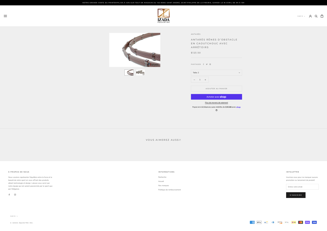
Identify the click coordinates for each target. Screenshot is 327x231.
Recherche (162, 177)
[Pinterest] (210, 64)
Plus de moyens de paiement (216, 103)
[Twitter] (207, 64)
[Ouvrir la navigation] (5, 16)
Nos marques (163, 185)
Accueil (161, 181)
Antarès (196, 34)
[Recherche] (316, 16)
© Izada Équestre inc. (21, 223)
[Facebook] (203, 64)
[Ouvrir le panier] (322, 16)
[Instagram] (15, 194)
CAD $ (300, 16)
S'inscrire (296, 195)
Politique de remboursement (169, 190)
